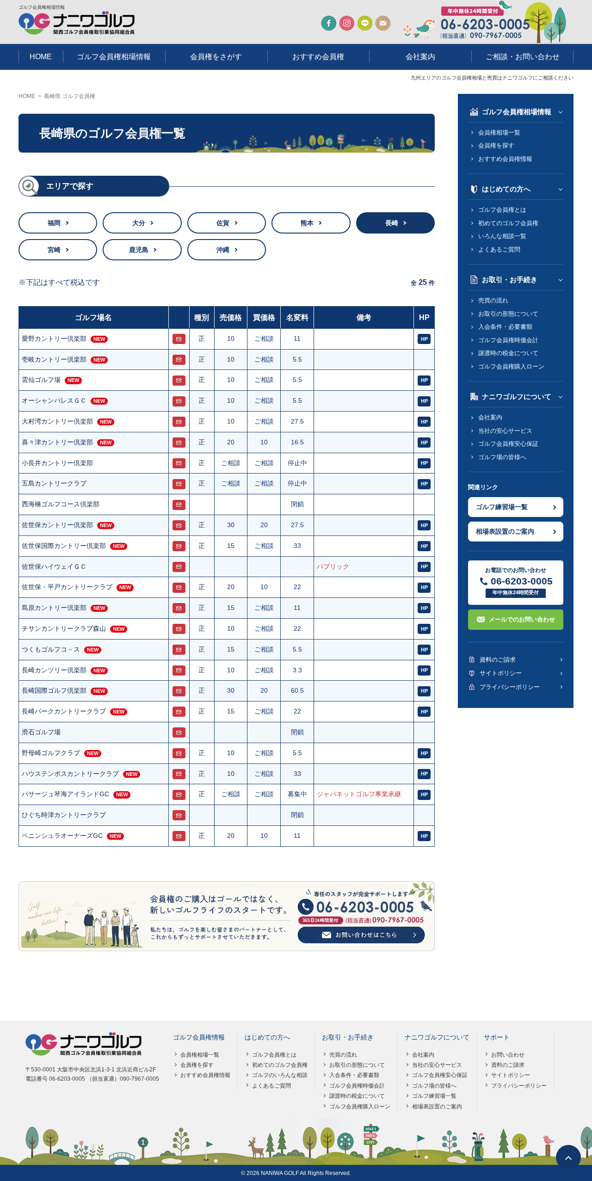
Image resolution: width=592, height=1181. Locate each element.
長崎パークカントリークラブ (64, 711)
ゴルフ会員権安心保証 (508, 443)
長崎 (391, 223)
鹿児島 (138, 249)
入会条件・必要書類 (505, 326)
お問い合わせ (507, 1055)
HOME (41, 57)
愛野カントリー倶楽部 (54, 338)
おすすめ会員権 (318, 57)
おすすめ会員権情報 (505, 158)
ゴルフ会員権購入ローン (511, 366)
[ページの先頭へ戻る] (568, 1157)
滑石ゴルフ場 (41, 732)
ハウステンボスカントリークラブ (70, 773)
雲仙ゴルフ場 (41, 379)
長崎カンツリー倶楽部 (54, 670)
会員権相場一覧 (499, 132)
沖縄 (222, 249)
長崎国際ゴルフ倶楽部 (54, 690)
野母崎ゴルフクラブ (51, 753)
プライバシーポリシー (510, 686)
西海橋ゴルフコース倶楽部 (60, 504)
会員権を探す (496, 145)
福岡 (54, 223)
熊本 (307, 223)
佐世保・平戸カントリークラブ (67, 586)
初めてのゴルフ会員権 (508, 223)
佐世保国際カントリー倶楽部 (64, 545)
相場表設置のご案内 (505, 531)
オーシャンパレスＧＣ (54, 400)
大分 (138, 223)
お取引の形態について (508, 313)
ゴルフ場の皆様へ (502, 457)
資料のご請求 (498, 659)
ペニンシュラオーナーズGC (62, 835)
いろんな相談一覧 (502, 236)
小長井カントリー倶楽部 (57, 463)
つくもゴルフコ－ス (51, 649)
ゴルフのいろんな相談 (280, 1075)
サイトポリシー (501, 673)
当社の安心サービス (505, 430)
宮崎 (54, 249)
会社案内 (420, 57)
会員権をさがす (216, 57)
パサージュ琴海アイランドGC (65, 794)
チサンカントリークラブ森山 (64, 628)
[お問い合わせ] (179, 339)
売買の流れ (493, 300)
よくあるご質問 (499, 249)
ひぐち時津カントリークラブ (64, 814)
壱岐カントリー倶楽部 (54, 359)
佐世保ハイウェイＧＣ (54, 566)
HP (424, 339)
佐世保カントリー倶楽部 (57, 525)
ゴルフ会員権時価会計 (508, 340)
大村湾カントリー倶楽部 (57, 421)
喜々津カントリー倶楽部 (57, 442)
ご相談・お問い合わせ (523, 57)
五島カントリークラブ (54, 483)
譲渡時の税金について (508, 353)
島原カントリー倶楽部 (54, 607)
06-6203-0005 (522, 581)
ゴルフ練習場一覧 (502, 507)
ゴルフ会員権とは (502, 209)
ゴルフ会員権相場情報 (114, 57)
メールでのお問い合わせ (522, 619)
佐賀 (222, 223)
